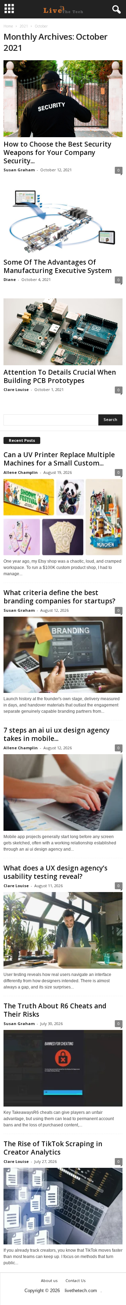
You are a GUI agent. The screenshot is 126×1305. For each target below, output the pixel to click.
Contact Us (75, 1280)
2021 (24, 26)
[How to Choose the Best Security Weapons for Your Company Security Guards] (63, 98)
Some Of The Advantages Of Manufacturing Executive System (58, 266)
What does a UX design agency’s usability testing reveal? (55, 872)
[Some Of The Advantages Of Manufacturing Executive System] (63, 222)
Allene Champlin (21, 472)
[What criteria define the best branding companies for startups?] (63, 655)
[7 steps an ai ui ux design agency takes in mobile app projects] (63, 792)
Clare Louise (16, 389)
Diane (10, 279)
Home (8, 26)
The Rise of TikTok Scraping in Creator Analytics (53, 1148)
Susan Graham (19, 169)
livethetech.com (81, 1290)
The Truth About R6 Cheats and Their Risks (55, 1010)
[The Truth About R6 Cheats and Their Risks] (63, 1068)
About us (49, 1280)
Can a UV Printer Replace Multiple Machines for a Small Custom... (59, 459)
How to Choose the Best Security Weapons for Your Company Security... (57, 152)
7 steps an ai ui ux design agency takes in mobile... (57, 734)
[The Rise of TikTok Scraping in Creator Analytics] (63, 1206)
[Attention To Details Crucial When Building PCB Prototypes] (63, 331)
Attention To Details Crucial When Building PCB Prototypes (60, 376)
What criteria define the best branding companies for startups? (59, 596)
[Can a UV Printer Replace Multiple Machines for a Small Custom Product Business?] (63, 517)
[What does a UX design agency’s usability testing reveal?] (63, 930)
